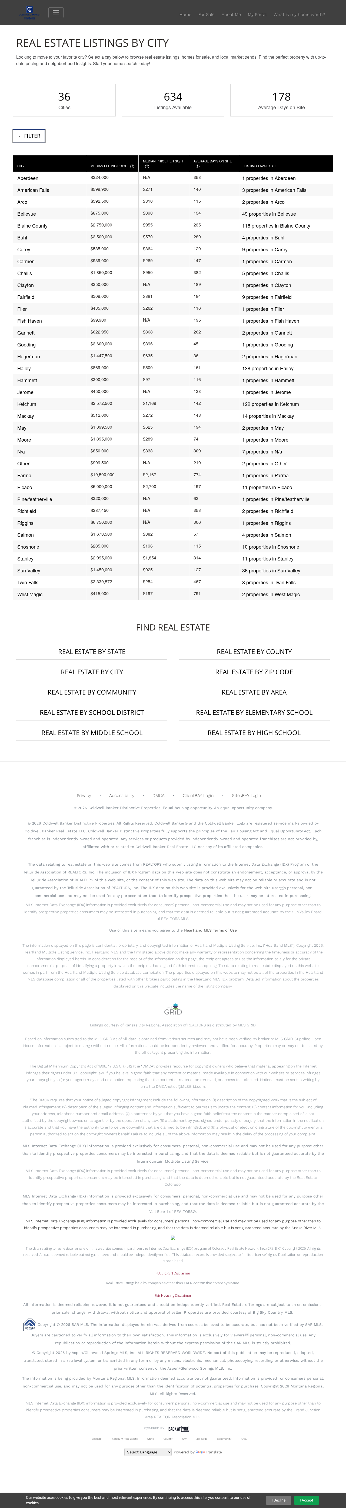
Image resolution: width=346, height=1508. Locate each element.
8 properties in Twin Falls (269, 582)
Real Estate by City (92, 671)
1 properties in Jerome (266, 391)
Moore (24, 439)
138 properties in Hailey (268, 368)
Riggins (25, 522)
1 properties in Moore (265, 439)
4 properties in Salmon (266, 534)
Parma (24, 475)
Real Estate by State (91, 651)
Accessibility (121, 795)
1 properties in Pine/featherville (276, 498)
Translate (214, 1452)
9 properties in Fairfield (267, 296)
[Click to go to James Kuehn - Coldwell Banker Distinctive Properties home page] (33, 12)
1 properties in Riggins (266, 522)
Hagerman (28, 356)
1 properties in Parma (265, 475)
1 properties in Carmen (267, 261)
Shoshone (28, 546)
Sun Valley (28, 570)
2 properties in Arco (263, 201)
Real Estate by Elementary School (254, 712)
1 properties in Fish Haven (270, 320)
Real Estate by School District (92, 712)
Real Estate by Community (92, 692)
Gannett (26, 332)
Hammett (27, 379)
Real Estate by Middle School (91, 732)
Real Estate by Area (254, 692)
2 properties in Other (264, 463)
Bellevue (26, 213)
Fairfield (25, 296)
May (21, 427)
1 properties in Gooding (267, 344)
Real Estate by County (254, 651)
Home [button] (185, 14)
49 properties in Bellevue (269, 213)
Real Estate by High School (254, 732)
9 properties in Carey (265, 249)
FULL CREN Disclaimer (173, 1273)
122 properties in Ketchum (270, 403)
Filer (22, 308)
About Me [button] (231, 14)
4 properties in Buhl (263, 237)
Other (23, 463)
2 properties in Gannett (267, 332)
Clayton (25, 284)
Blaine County (32, 225)
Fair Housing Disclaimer (173, 1295)
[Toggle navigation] (56, 12)
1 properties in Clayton (266, 284)
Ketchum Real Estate (125, 1438)
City (184, 1438)
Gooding (26, 344)
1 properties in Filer (263, 308)
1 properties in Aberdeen (269, 177)
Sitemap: (97, 1438)
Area (244, 1438)
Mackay (25, 415)
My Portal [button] (257, 14)
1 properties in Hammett (268, 379)
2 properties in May (263, 427)
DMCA (158, 795)
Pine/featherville (34, 498)
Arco (22, 201)
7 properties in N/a (262, 451)
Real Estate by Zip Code (254, 671)
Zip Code (202, 1438)
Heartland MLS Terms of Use (210, 930)
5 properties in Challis (265, 272)
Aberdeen (27, 177)
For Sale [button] (206, 14)
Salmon (25, 534)
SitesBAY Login (246, 795)
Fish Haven (29, 320)
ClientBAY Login (198, 795)
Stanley (25, 558)
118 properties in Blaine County (276, 225)
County (168, 1438)
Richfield (26, 510)
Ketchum (26, 403)
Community (224, 1438)
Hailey (24, 368)
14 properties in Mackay (268, 415)
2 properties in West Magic (271, 594)
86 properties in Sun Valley (271, 570)
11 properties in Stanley (268, 558)
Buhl (22, 237)
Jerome (25, 391)
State (150, 1438)
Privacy (84, 795)
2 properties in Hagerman (269, 356)
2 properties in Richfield (267, 510)
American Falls (33, 189)
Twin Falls (27, 582)
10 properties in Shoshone (270, 546)
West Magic (29, 594)
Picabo (24, 487)
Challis (24, 272)
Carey (23, 249)
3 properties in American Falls (274, 189)
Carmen (26, 261)
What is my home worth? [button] (299, 14)
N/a (21, 451)
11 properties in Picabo (267, 487)
